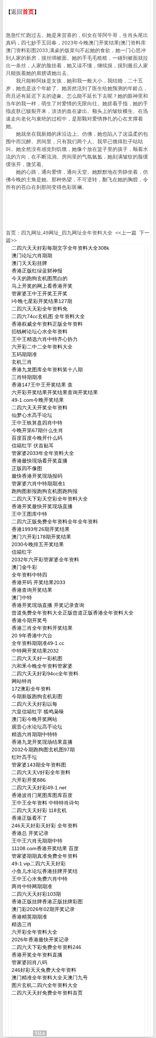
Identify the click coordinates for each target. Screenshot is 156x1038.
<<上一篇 (125, 233)
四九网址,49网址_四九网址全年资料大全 (66, 233)
